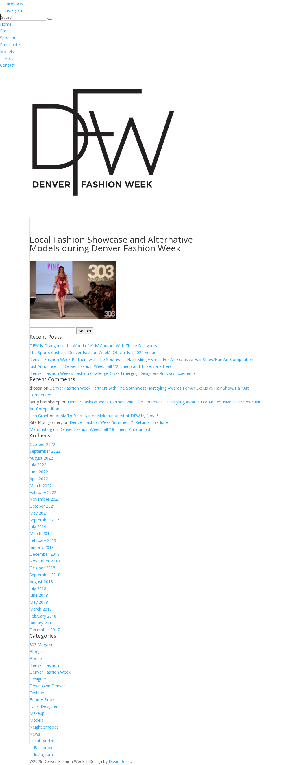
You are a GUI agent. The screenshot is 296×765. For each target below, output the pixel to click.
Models (7, 51)
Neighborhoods (44, 727)
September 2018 (44, 574)
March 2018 (40, 609)
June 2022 (38, 471)
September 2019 (44, 520)
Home (6, 24)
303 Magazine (42, 644)
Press (5, 30)
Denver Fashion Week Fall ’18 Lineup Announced (104, 429)
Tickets (6, 58)
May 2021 (38, 513)
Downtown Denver (47, 686)
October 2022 (42, 444)
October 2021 (42, 506)
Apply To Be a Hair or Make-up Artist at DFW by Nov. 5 (107, 415)
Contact (7, 65)
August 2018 (41, 581)
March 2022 (40, 485)
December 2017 (44, 629)
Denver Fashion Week (50, 672)
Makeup (37, 713)
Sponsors (9, 37)
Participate (10, 44)
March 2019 (40, 533)
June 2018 (38, 595)
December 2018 (44, 554)
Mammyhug (40, 429)
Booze (35, 658)
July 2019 (37, 527)
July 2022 (37, 464)
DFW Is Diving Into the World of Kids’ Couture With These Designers (93, 345)
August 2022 (41, 458)
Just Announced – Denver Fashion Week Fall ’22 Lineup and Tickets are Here (100, 366)
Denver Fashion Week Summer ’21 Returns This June (119, 422)
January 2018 (41, 623)
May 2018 (38, 602)
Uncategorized (43, 740)
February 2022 (42, 492)
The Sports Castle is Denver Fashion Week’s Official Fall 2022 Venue (92, 352)
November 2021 (44, 499)
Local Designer (43, 706)
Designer (37, 679)
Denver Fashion (44, 665)
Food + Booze (43, 699)
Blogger (36, 651)
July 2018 (37, 588)
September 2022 (44, 451)
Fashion (36, 692)
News (34, 734)
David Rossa (120, 761)
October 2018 (42, 568)
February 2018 (42, 616)
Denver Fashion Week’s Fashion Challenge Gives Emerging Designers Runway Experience (112, 373)
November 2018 (44, 561)
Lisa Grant (39, 415)
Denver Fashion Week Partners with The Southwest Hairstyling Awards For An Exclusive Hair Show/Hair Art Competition (141, 359)
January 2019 (41, 547)
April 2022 (38, 478)
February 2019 (42, 540)
